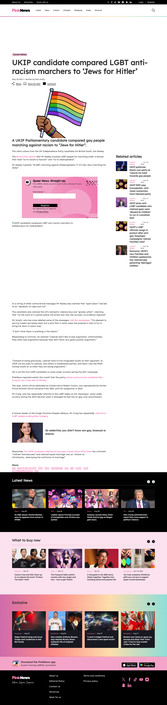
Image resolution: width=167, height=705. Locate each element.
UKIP (36, 471)
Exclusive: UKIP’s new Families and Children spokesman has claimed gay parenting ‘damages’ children (141, 258)
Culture (56, 10)
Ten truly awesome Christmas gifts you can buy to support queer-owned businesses (136, 577)
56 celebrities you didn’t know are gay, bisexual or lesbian (75, 432)
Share (18, 84)
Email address (41, 192)
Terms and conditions (94, 675)
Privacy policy (91, 681)
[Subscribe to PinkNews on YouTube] (141, 680)
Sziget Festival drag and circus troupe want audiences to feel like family (28, 639)
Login (141, 2)
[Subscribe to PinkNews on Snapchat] (123, 686)
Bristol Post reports (26, 156)
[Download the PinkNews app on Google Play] (147, 665)
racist (85, 468)
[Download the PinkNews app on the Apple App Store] (129, 665)
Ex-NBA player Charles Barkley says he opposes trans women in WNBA (29, 517)
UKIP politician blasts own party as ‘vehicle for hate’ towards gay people (140, 171)
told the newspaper (80, 320)
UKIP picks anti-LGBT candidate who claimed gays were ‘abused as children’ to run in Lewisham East (141, 210)
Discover (98, 10)
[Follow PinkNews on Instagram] (147, 680)
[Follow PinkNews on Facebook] (129, 680)
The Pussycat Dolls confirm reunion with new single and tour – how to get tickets (63, 577)
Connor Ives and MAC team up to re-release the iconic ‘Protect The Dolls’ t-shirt (29, 577)
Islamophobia (57, 468)
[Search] (153, 10)
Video (88, 10)
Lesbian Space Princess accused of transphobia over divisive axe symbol (65, 517)
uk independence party (22, 471)
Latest (38, 10)
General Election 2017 (26, 468)
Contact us (54, 686)
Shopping (78, 10)
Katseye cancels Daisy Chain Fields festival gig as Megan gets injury (100, 517)
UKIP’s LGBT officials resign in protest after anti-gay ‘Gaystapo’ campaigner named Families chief (140, 234)
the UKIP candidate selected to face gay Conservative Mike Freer (58, 451)
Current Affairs (19, 54)
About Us (16, 2)
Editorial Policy (56, 681)
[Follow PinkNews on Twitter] (123, 680)
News (47, 10)
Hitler (40, 468)
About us (53, 675)
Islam (47, 468)
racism (79, 468)
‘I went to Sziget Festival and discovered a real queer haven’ (101, 638)
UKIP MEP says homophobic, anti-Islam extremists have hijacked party (140, 189)
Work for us (55, 697)
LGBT (72, 468)
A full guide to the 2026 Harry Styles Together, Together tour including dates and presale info (101, 577)
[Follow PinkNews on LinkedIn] (131, 2)
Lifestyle (66, 10)
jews (67, 468)
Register (151, 2)
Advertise (28, 2)
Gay (14, 468)
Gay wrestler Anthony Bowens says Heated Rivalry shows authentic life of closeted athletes (64, 640)
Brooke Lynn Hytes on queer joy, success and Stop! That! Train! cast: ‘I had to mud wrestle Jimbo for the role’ (137, 640)
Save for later (34, 84)
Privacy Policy (42, 212)
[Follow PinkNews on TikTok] (135, 680)
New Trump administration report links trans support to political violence (135, 517)
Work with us (42, 2)
